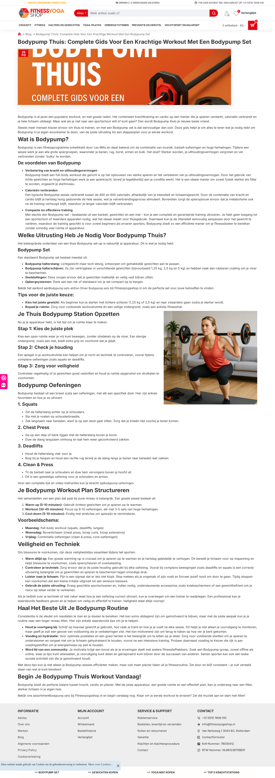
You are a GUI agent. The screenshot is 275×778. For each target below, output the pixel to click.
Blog (28, 34)
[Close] (118, 765)
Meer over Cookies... (100, 764)
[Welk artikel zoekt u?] (214, 13)
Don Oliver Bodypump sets (91, 288)
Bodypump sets (59, 288)
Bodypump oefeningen (118, 483)
